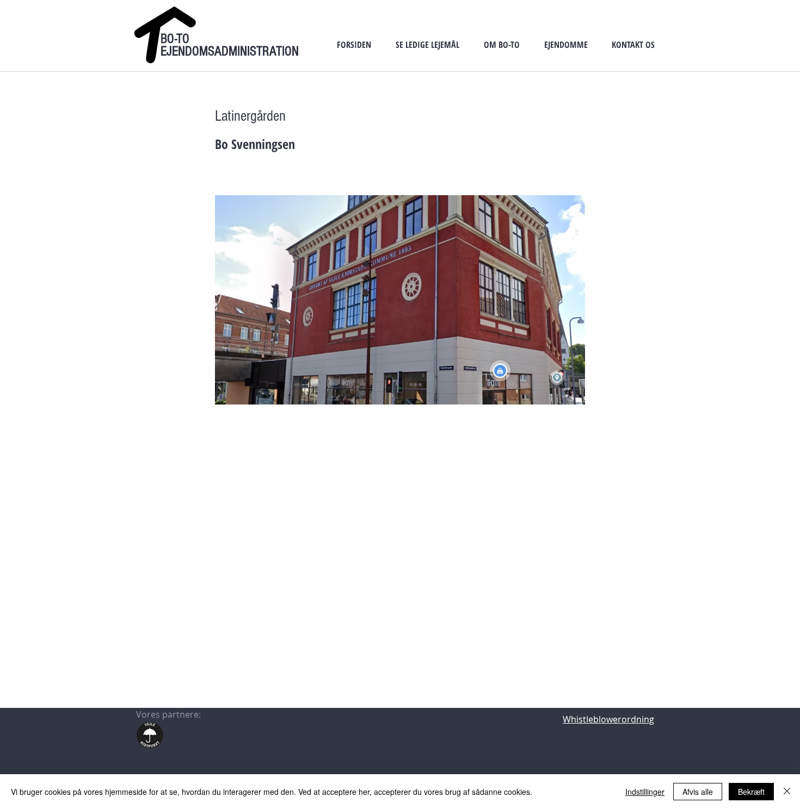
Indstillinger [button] (644, 791)
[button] (427, 44)
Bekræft (751, 791)
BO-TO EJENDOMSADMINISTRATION (230, 45)
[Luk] (786, 791)
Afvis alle (697, 791)
